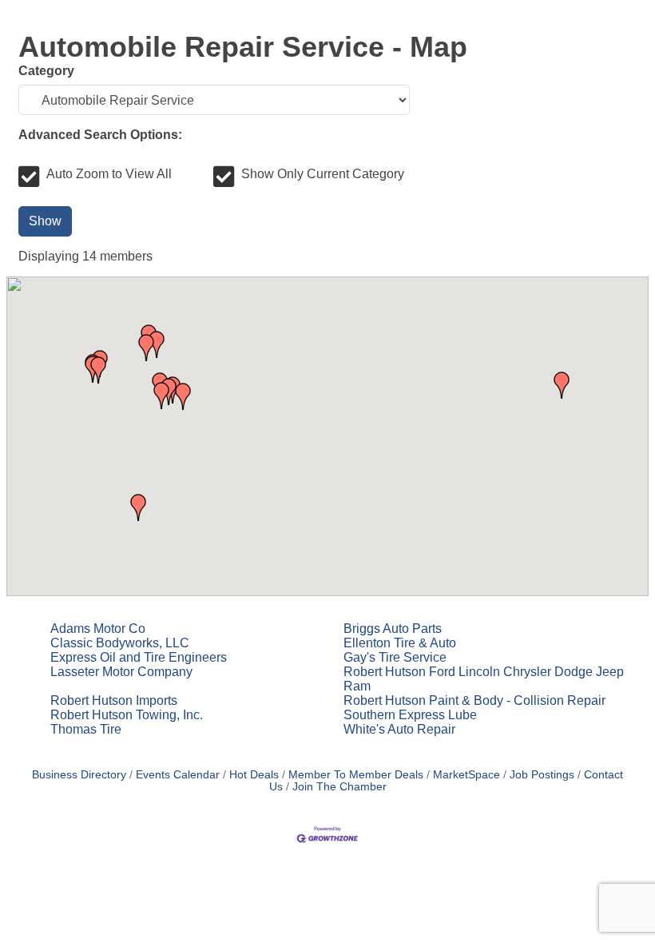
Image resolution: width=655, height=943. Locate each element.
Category (46, 71)
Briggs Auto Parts (392, 628)
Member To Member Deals (355, 775)
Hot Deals (254, 775)
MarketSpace (466, 775)
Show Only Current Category (322, 174)
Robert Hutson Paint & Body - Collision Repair (474, 700)
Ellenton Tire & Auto (399, 643)
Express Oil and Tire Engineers (138, 657)
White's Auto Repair (399, 729)
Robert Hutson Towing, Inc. (126, 715)
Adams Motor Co (97, 628)
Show (45, 221)
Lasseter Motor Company (121, 671)
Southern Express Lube (410, 715)
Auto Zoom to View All (109, 174)
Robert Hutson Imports (113, 700)
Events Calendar (178, 775)
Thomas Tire (85, 729)
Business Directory (79, 775)
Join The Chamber (339, 787)
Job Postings (542, 775)
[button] (561, 385)
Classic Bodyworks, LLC (119, 643)
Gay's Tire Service (395, 657)
